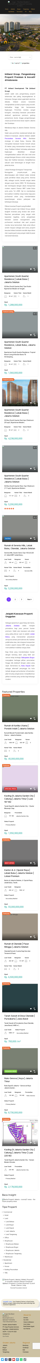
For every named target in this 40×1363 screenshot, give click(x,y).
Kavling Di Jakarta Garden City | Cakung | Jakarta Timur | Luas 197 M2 (19, 799)
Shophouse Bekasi (12, 1244)
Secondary (19, 11)
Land (6, 1218)
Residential (7, 1260)
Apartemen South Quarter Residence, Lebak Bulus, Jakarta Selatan (19, 345)
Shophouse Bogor (12, 1247)
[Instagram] (10, 1359)
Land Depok (10, 1228)
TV (25, 11)
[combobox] (20, 57)
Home (6, 9)
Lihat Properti (20, 267)
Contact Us (6, 1334)
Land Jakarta (10, 1231)
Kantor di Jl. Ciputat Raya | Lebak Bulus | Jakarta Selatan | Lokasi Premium (19, 873)
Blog (30, 11)
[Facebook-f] (6, 1359)
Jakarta (13, 9)
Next (29, 599)
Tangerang (26, 9)
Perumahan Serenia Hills (15, 138)
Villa (6, 1273)
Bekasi (33, 9)
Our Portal (6, 1336)
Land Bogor (10, 1225)
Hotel (6, 1215)
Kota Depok (25, 666)
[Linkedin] (17, 1359)
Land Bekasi (10, 1222)
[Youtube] (13, 1359)
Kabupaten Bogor (28, 657)
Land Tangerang (11, 1234)
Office (7, 1238)
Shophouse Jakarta (12, 1250)
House (7, 1266)
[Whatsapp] (21, 1359)
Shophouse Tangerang (13, 1254)
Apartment (8, 1263)
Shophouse (9, 1241)
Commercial (8, 1212)
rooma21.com (7, 1301)
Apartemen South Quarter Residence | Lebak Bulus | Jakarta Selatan (16, 279)
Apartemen (11, 11)
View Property (20, 717)
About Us (27, 1315)
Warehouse (9, 1257)
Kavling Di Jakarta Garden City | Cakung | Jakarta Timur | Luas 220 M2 (19, 1152)
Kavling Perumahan (11, 1270)
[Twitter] (2, 1359)
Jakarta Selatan (12, 626)
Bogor (19, 9)
